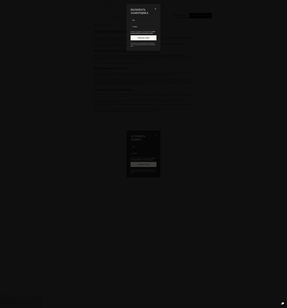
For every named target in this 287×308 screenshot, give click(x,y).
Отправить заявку (143, 38)
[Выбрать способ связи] (282, 303)
